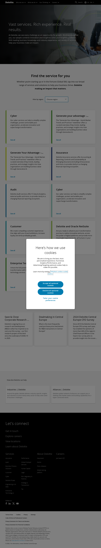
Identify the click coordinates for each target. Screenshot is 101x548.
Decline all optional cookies (50, 292)
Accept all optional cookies (50, 284)
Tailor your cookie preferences (50, 299)
